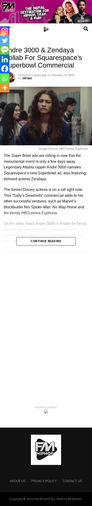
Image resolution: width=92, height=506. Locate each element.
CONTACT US (72, 481)
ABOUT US (17, 481)
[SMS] (4, 50)
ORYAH (27, 78)
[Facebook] (4, 68)
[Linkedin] (4, 59)
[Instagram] (4, 31)
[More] (4, 87)
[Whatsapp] (4, 78)
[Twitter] (4, 40)
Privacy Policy (44, 481)
